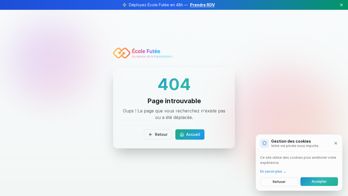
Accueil (193, 134)
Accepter (319, 181)
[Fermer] (336, 143)
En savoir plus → (273, 171)
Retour (161, 134)
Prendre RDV (202, 4)
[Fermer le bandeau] (341, 5)
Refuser (279, 181)
